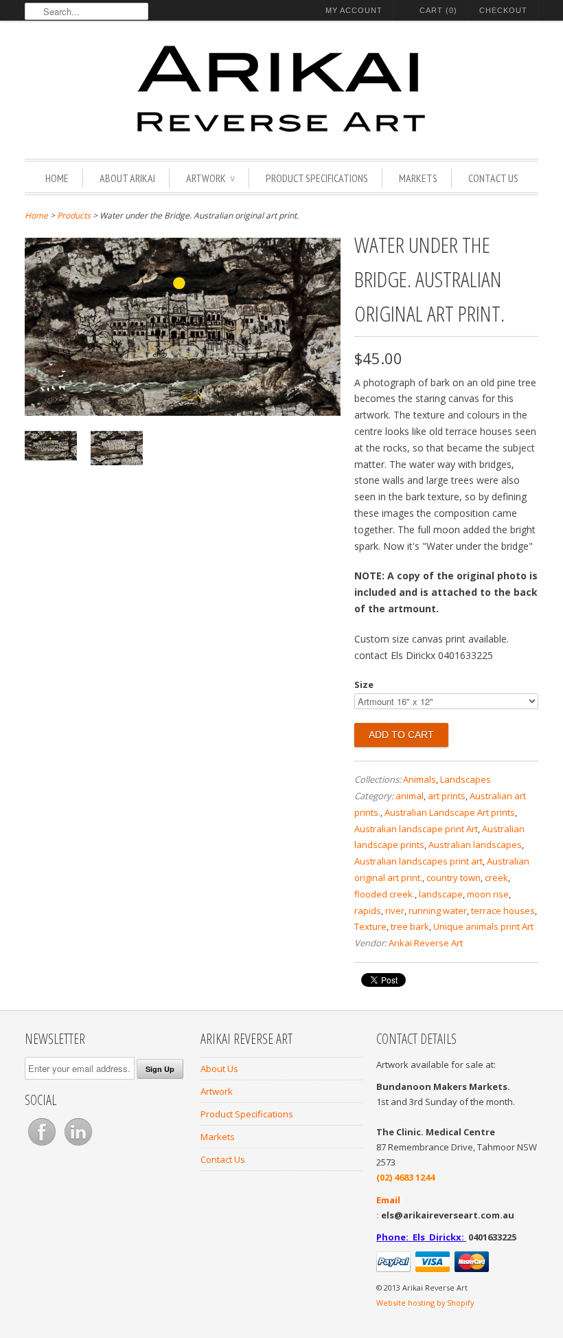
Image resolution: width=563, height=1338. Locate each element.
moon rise (488, 894)
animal (409, 796)
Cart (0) (438, 10)
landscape (441, 894)
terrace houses (503, 910)
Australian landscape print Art (416, 829)
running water (438, 910)
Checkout (503, 10)
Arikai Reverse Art (426, 943)
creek (496, 877)
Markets (418, 178)
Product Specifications (317, 178)
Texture (370, 926)
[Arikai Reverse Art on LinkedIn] (78, 1145)
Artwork (210, 178)
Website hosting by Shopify (425, 1302)
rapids (367, 910)
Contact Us (493, 178)
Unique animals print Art (483, 926)
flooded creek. (384, 894)
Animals (419, 779)
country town (453, 877)
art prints (447, 796)
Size (364, 684)
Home (57, 178)
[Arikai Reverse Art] (281, 91)
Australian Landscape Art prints (449, 812)
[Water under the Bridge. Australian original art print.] (183, 412)
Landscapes (465, 779)
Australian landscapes (475, 844)
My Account (353, 10)
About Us (219, 1068)
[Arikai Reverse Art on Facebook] (43, 1145)
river (394, 910)
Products (74, 215)
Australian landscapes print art (418, 861)
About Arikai (127, 178)
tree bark (410, 926)
